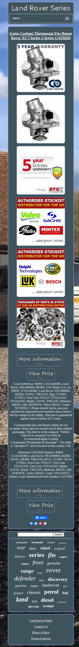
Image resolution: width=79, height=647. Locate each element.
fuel (65, 593)
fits (52, 555)
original (59, 548)
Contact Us (41, 626)
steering (62, 543)
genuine (54, 563)
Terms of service (41, 638)
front (38, 562)
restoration (22, 542)
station (25, 564)
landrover (50, 585)
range (27, 571)
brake (39, 573)
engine (34, 586)
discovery (57, 579)
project (18, 593)
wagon (63, 557)
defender (24, 578)
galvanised (62, 602)
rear (21, 547)
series (36, 554)
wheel (45, 548)
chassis (33, 592)
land (22, 599)
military (19, 556)
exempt (48, 606)
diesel (47, 600)
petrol (51, 591)
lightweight (33, 606)
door (32, 548)
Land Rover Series (41, 620)
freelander (37, 542)
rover (53, 570)
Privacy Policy (41, 632)
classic (51, 542)
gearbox (20, 586)
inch (34, 601)
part (65, 586)
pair (41, 580)
